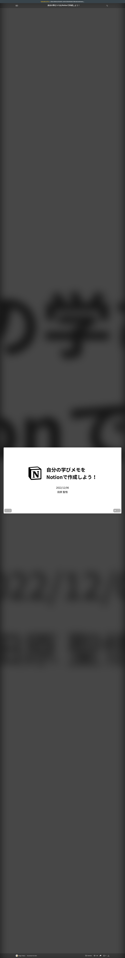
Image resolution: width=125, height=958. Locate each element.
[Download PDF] (109, 955)
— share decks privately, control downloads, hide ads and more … (62, 1)
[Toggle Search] (107, 5)
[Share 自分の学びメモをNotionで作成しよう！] (100, 955)
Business (89, 955)
